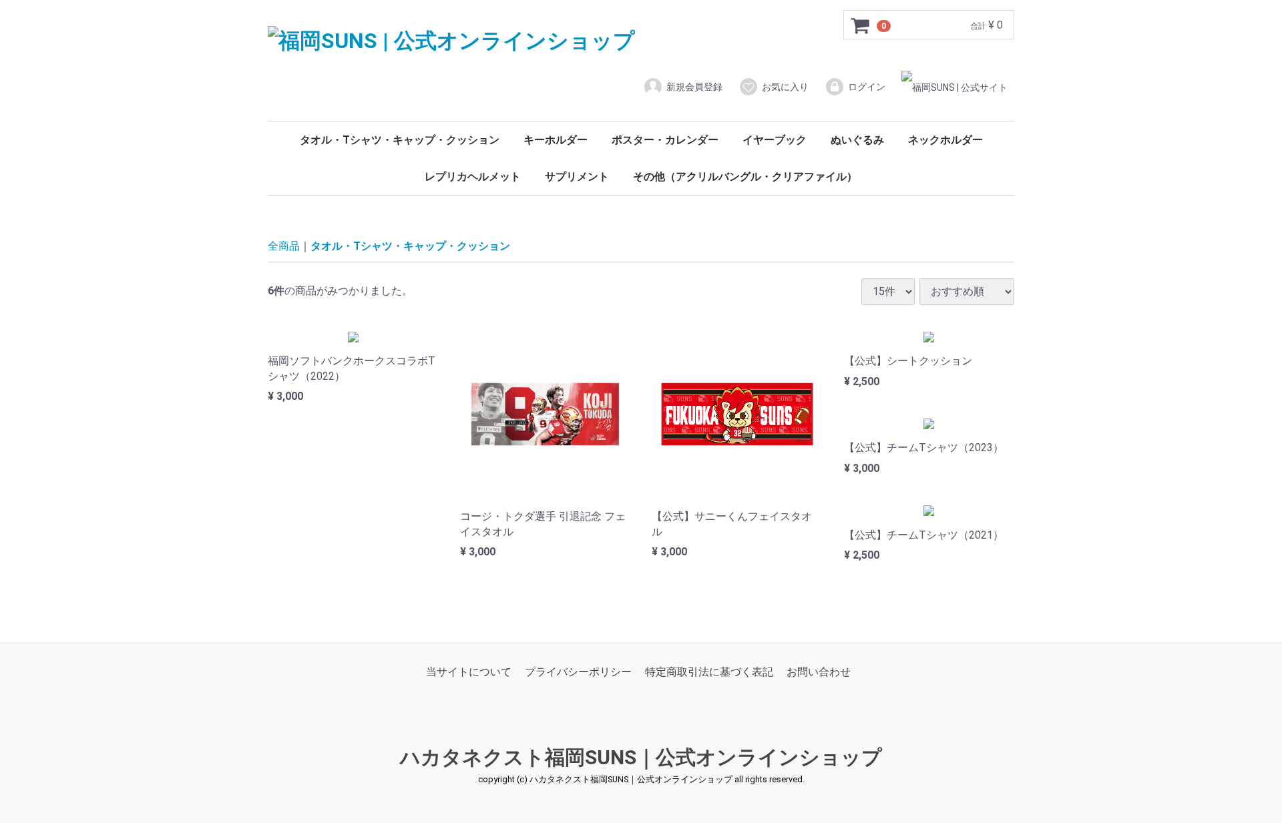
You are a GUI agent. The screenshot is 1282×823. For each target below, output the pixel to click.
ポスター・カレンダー (665, 139)
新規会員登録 (694, 86)
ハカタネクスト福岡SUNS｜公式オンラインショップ (641, 758)
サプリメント (577, 176)
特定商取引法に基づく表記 (709, 671)
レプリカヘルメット (473, 176)
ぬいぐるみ (857, 139)
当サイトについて (468, 671)
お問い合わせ (819, 671)
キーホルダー (555, 139)
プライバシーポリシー (578, 671)
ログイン (866, 86)
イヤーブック (774, 139)
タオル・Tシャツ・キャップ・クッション (399, 139)
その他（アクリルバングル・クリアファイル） (745, 176)
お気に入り (785, 86)
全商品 (284, 246)
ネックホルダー (945, 139)
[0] (860, 25)
